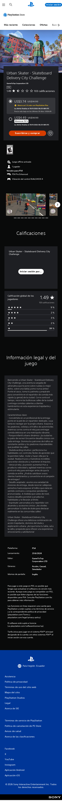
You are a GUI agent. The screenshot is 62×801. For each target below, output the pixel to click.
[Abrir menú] (3, 5)
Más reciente (11, 24)
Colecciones (28, 24)
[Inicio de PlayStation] (31, 4)
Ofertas (44, 24)
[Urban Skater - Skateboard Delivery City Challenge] (26, 204)
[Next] (57, 204)
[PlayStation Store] (15, 14)
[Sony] (55, 799)
